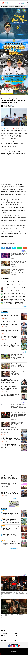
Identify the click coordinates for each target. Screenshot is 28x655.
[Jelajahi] (26, 2)
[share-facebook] (8, 248)
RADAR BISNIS (11, 6)
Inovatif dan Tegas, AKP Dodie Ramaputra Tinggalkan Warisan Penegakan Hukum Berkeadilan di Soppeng (9, 323)
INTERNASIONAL (4, 633)
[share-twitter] (14, 248)
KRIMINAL (16, 633)
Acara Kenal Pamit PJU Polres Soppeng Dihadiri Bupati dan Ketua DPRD (10, 337)
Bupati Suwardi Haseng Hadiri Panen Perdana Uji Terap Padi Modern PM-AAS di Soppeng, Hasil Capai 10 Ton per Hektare (10, 346)
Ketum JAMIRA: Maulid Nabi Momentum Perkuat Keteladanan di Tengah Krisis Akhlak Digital (9, 381)
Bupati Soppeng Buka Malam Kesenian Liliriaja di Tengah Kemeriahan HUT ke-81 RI (10, 536)
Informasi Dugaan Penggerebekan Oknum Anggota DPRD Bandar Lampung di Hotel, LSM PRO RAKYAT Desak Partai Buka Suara (10, 493)
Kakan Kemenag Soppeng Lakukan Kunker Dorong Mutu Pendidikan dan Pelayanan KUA (9, 330)
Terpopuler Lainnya (14, 548)
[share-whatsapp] (19, 248)
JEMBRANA (3, 128)
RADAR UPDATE (5, 6)
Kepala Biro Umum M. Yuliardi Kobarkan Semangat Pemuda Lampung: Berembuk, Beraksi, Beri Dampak (9, 478)
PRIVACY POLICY (14, 651)
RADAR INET (23, 6)
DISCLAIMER (22, 650)
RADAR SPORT (17, 638)
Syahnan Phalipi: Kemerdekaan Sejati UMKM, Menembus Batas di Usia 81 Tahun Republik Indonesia (10, 396)
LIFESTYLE (4, 96)
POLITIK (15, 635)
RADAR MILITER (17, 6)
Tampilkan (24, 306)
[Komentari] (25, 248)
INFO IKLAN (5, 650)
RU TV (15, 640)
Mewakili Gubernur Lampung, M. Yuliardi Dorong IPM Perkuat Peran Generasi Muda (9, 485)
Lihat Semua (14, 498)
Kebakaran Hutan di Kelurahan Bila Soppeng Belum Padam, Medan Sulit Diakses (9, 315)
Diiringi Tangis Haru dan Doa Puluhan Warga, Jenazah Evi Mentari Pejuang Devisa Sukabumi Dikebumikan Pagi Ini (10, 438)
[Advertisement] (11, 169)
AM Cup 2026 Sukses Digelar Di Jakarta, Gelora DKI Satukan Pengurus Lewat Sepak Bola (10, 388)
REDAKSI (10, 650)
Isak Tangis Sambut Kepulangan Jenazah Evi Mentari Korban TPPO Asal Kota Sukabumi (10, 446)
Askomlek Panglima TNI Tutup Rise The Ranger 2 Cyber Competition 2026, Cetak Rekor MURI (10, 431)
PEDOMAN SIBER (16, 650)
